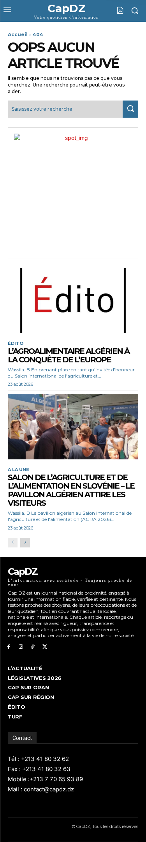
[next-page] (25, 542)
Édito (15, 343)
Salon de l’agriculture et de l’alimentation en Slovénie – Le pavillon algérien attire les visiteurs (71, 490)
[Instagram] (21, 647)
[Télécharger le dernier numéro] (114, 10)
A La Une (18, 469)
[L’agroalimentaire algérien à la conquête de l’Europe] (73, 301)
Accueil (18, 34)
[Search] (130, 109)
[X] (44, 647)
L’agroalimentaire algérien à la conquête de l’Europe (68, 355)
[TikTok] (33, 647)
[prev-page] (13, 542)
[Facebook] (9, 647)
